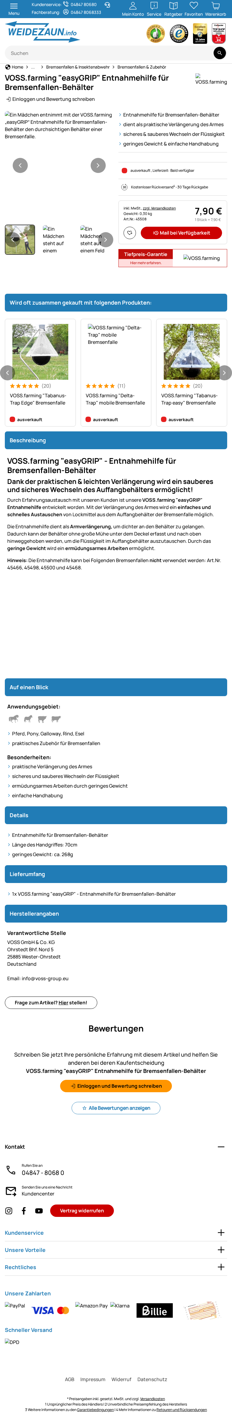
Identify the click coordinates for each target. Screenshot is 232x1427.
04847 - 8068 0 (43, 1173)
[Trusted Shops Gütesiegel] (179, 35)
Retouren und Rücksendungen (181, 1409)
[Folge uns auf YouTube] (39, 1211)
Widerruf (121, 1379)
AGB (69, 1379)
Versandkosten (152, 1398)
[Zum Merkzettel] (130, 233)
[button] (59, 125)
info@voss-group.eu (38, 978)
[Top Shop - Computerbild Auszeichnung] (218, 35)
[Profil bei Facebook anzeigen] (24, 1211)
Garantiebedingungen (95, 1409)
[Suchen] (220, 53)
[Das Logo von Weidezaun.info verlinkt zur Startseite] (58, 32)
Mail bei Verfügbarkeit (185, 232)
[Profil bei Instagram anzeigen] (9, 1211)
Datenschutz (152, 1379)
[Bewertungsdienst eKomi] (156, 35)
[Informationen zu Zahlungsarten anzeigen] (115, 1310)
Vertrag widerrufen (82, 1210)
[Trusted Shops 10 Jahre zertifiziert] (200, 35)
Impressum (92, 1379)
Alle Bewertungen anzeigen (119, 1108)
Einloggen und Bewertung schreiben (53, 99)
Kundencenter (38, 1193)
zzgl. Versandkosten (159, 208)
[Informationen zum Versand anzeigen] (12, 1342)
